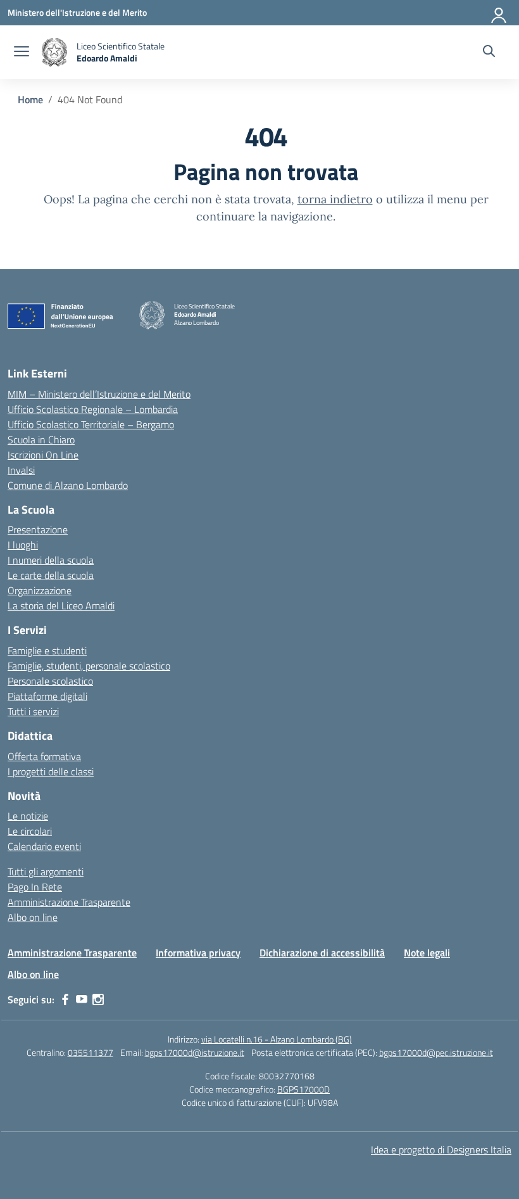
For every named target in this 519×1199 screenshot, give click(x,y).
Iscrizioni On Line (43, 454)
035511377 (90, 1052)
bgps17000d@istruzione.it (194, 1052)
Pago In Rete (35, 886)
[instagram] (98, 999)
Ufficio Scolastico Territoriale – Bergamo (91, 424)
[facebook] (65, 999)
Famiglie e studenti (47, 650)
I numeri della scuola (51, 560)
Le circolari (30, 831)
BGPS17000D (303, 1089)
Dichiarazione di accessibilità (322, 952)
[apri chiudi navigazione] (21, 52)
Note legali (427, 952)
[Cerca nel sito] (489, 52)
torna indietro (335, 199)
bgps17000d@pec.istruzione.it (436, 1052)
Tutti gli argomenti (46, 871)
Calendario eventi (44, 846)
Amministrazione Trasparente (69, 902)
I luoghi (23, 544)
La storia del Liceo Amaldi (61, 605)
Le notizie (28, 815)
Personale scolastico (50, 680)
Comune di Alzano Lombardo (68, 485)
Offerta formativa (44, 756)
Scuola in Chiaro (41, 439)
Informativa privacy (198, 952)
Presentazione (38, 529)
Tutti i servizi (33, 711)
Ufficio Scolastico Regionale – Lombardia (93, 409)
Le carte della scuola (51, 575)
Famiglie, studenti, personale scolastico (89, 665)
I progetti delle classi (51, 771)
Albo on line (33, 917)
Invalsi (21, 470)
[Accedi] (499, 12)
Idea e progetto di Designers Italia (441, 1149)
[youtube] (81, 999)
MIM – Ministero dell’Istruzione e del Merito (99, 394)
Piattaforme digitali (47, 696)
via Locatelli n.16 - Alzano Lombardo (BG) (276, 1039)
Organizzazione (40, 590)
